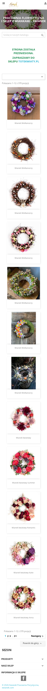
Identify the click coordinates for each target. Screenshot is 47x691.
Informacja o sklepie (13, 672)
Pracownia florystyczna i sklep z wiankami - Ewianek (23, 19)
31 (15, 636)
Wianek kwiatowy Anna (24, 617)
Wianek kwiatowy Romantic (23, 527)
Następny (37, 636)
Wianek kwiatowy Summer (23, 482)
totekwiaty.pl (28, 61)
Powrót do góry (32, 643)
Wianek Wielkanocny (24, 123)
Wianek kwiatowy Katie (23, 572)
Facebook (23, 678)
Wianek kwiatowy (23, 438)
